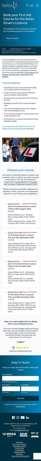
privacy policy (20, 406)
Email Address (7, 375)
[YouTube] (22, 418)
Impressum (19, 442)
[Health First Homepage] (10, 9)
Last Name (25, 385)
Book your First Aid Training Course (12, 51)
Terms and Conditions (19, 444)
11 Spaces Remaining (29, 292)
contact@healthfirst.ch (21, 430)
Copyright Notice (19, 452)
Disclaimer (19, 454)
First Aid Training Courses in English (20, 49)
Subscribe (20, 398)
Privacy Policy (19, 448)
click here (29, 129)
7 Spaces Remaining (29, 261)
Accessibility (19, 450)
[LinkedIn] (27, 418)
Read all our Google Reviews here (20, 351)
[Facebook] (13, 418)
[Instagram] (17, 418)
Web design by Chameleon (20, 456)
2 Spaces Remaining (29, 204)
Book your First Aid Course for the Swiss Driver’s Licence (19, 52)
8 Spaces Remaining (29, 232)
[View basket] (31, 5)
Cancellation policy (19, 446)
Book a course (12, 38)
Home (4, 49)
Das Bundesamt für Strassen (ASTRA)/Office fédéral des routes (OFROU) (20, 75)
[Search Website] (27, 5)
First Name (6, 385)
